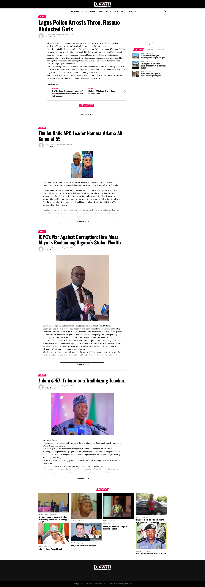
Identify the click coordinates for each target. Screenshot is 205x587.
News (100, 11)
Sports (84, 11)
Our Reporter (51, 37)
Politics (108, 11)
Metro (123, 11)
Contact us (132, 11)
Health (116, 11)
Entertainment (74, 11)
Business (93, 11)
